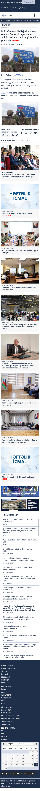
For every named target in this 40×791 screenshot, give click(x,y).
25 (12, 765)
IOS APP (4, 739)
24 (6, 765)
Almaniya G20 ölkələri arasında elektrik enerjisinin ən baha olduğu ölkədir (17, 598)
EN (8, 8)
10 (6, 758)
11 (12, 758)
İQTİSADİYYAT (6, 674)
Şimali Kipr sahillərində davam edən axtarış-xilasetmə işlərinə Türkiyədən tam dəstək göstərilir (19, 531)
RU (5, 8)
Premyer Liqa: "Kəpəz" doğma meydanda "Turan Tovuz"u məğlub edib (18, 657)
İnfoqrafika (6, 698)
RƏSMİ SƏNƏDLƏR (8, 669)
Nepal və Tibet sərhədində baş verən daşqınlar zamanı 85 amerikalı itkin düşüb (19, 559)
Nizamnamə (6, 713)
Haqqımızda (6, 710)
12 (17, 758)
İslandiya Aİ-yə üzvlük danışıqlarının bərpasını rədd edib (16, 627)
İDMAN (3, 689)
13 (23, 758)
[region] (21, 588)
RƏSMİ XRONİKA (7, 666)
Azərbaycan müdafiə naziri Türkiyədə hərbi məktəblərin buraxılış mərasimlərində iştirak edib (18, 176)
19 (17, 762)
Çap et (18, 44)
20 (23, 762)
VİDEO (3, 701)
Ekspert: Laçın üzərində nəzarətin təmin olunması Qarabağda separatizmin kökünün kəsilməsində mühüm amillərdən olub (19, 366)
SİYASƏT (6, 25)
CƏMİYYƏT (5, 680)
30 (37, 765)
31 (6, 768)
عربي (19, 8)
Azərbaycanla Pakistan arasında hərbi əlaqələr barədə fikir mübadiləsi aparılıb (19, 441)
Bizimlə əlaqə (7, 707)
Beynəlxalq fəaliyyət (10, 719)
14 (27, 758)
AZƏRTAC (18, 75)
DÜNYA (4, 692)
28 (27, 765)
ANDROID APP (6, 736)
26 (17, 765)
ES (15, 8)
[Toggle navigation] (35, 15)
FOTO (3, 704)
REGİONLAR (5, 677)
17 (6, 762)
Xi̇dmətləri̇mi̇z (7, 721)
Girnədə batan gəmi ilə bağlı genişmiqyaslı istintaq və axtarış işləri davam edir (19, 618)
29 (32, 765)
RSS (2, 734)
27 (23, 765)
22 (32, 762)
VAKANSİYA (5, 724)
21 (27, 762)
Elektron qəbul (8, 728)
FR (13, 8)
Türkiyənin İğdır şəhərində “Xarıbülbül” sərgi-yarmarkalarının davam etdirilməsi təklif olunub (19, 647)
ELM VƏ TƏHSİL (7, 687)
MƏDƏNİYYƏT (6, 683)
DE (10, 8)
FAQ (2, 731)
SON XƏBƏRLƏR (11, 515)
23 (37, 762)
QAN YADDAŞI (6, 695)
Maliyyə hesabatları (10, 716)
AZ (2, 8)
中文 (24, 8)
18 (12, 762)
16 (37, 758)
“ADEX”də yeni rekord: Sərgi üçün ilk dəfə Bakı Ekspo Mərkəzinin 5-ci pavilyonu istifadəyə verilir (19, 327)
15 (32, 758)
